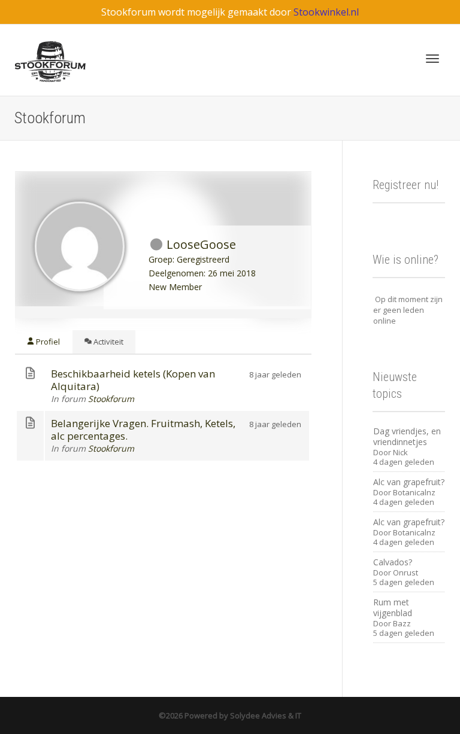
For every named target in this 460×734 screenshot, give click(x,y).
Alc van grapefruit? (408, 482)
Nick (400, 452)
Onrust (405, 572)
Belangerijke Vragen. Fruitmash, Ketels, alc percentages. (143, 429)
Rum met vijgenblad (392, 607)
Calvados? (392, 562)
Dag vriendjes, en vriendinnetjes (407, 436)
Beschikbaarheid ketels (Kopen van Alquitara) (133, 380)
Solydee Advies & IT (264, 715)
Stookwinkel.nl (326, 12)
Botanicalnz (414, 492)
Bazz (402, 623)
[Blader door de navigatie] (432, 58)
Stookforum (111, 398)
